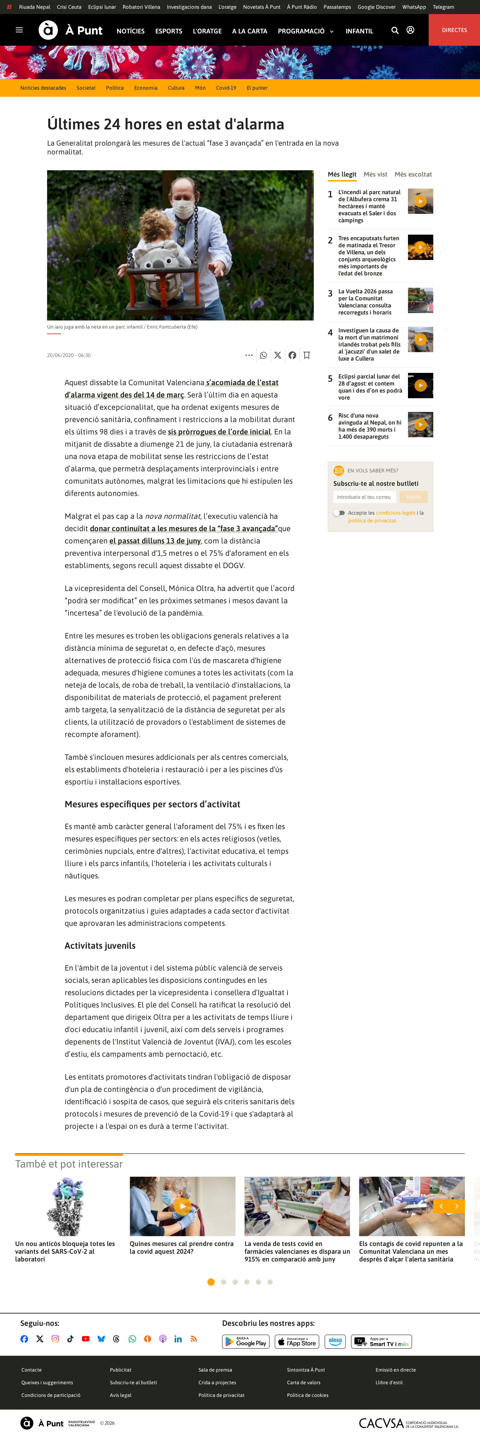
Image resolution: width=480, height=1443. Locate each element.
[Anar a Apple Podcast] (164, 1339)
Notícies (131, 31)
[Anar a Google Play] (246, 1342)
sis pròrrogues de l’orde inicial (219, 431)
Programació (301, 31)
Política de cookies (308, 1395)
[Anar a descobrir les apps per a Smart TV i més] (381, 1342)
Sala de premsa (215, 1370)
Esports (168, 31)
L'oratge (227, 7)
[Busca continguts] (395, 31)
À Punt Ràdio (302, 7)
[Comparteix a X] (278, 355)
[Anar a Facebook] (25, 1339)
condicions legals (395, 513)
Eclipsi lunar (102, 7)
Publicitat (120, 1370)
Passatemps (337, 7)
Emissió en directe (396, 1370)
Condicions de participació (50, 1395)
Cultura (176, 88)
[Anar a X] (41, 1339)
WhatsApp (414, 7)
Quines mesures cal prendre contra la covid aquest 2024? (182, 1247)
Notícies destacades (43, 88)
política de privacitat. (372, 520)
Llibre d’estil (389, 1382)
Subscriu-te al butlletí (133, 1382)
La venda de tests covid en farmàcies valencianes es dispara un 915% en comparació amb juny (297, 1251)
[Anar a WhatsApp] (134, 1339)
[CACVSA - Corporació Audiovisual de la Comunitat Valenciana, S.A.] (409, 1423)
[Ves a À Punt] (71, 30)
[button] (211, 1282)
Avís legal (120, 1395)
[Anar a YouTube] (87, 1339)
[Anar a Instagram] (57, 1339)
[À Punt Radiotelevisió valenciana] (57, 1423)
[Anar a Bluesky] (103, 1339)
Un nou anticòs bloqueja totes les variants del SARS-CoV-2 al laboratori (65, 1251)
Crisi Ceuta (69, 7)
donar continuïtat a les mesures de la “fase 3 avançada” (184, 528)
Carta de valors (303, 1382)
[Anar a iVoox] (149, 1339)
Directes (454, 30)
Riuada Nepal (34, 7)
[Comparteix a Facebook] (292, 355)
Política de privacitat (222, 1395)
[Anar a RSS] (195, 1339)
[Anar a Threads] (118, 1339)
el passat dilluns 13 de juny (155, 540)
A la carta (249, 31)
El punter (257, 88)
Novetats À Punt (261, 7)
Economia (145, 88)
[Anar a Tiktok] (72, 1339)
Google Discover (377, 7)
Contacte (31, 1370)
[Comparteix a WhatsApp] (264, 355)
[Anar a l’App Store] (297, 1342)
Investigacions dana (189, 7)
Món (200, 88)
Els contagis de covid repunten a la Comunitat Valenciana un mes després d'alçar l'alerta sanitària (411, 1251)
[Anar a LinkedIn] (179, 1339)
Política (115, 88)
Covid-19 (226, 88)
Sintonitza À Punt (306, 1370)
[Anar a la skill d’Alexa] (335, 1342)
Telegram (443, 7)
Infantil (359, 31)
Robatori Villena (141, 7)
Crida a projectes (217, 1382)
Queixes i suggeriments (47, 1382)
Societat (86, 88)
